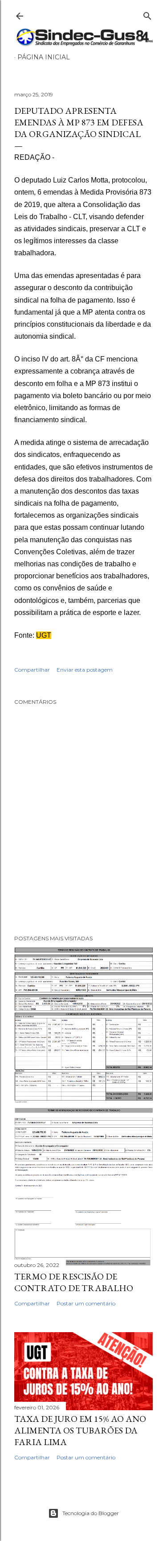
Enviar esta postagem (85, 669)
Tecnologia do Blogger (90, 1513)
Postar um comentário (86, 1303)
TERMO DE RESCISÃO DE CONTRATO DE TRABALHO (73, 1282)
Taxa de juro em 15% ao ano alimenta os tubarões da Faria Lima (80, 1430)
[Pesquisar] (147, 14)
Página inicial (43, 57)
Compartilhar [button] (32, 669)
